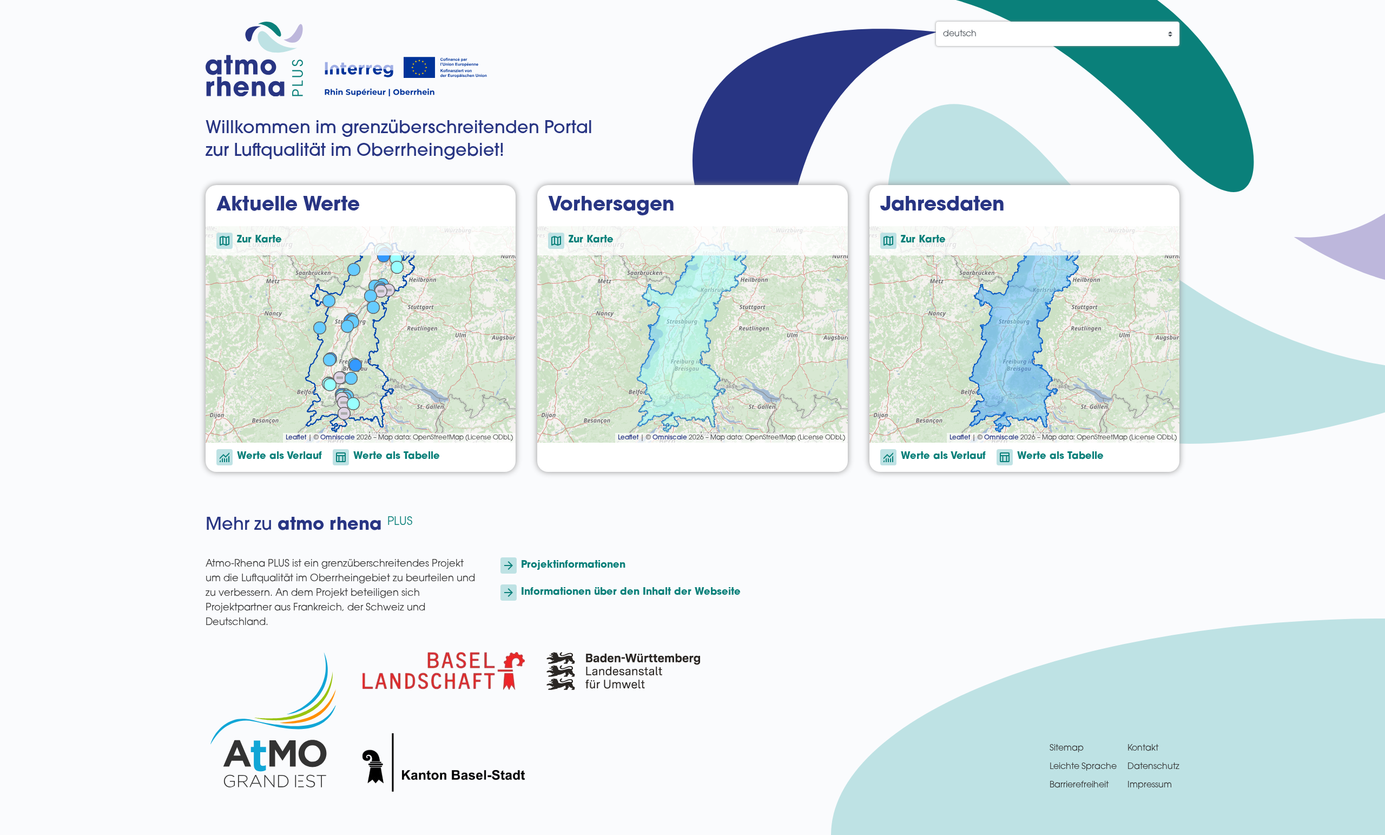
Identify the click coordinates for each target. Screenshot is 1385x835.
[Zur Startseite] (254, 59)
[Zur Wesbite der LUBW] (623, 722)
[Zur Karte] (361, 334)
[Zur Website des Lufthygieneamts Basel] (443, 671)
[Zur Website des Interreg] (406, 76)
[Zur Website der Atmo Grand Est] (273, 722)
